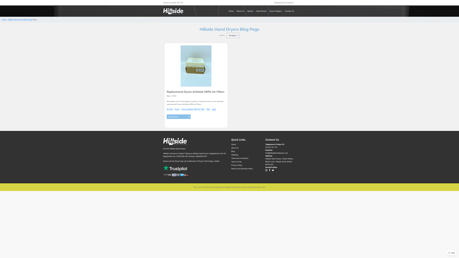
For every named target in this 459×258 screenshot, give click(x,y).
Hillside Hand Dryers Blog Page (20, 20)
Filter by (222, 35)
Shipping (234, 155)
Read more (173, 117)
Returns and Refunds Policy (242, 169)
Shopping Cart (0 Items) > (284, 3)
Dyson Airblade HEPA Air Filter (193, 109)
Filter (208, 109)
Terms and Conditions (239, 158)
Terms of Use (236, 162)
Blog (233, 151)
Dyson (177, 109)
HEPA (214, 109)
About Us (234, 148)
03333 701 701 (271, 147)
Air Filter (170, 109)
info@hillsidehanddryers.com (276, 153)
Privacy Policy (236, 165)
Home (4, 20)
